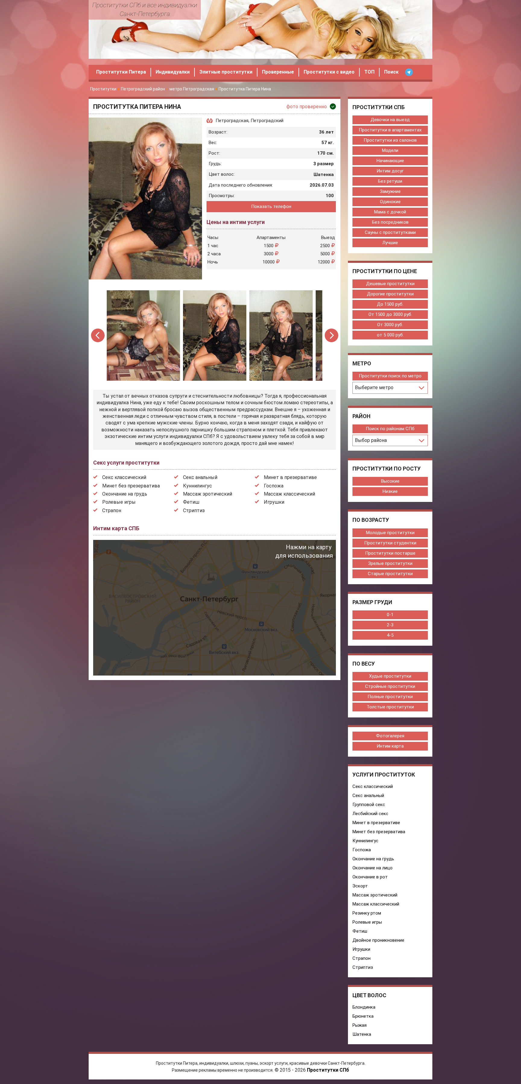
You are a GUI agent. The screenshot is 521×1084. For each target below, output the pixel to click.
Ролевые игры (119, 502)
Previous (98, 335)
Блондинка (363, 1007)
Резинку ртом (366, 913)
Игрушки (274, 502)
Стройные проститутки (390, 686)
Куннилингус (197, 486)
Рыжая (359, 1025)
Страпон (111, 510)
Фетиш (191, 502)
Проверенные (278, 72)
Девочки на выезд (390, 119)
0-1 (390, 614)
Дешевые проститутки (390, 283)
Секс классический (124, 477)
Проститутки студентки (390, 543)
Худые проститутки (390, 676)
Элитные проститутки (225, 72)
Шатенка (361, 1034)
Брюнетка (363, 1016)
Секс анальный (200, 477)
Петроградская (232, 120)
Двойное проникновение (378, 940)
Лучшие (390, 242)
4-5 (390, 635)
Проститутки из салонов (390, 140)
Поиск (391, 72)
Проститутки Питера (121, 72)
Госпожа (273, 486)
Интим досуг (390, 171)
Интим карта (390, 746)
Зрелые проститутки (390, 563)
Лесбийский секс (370, 813)
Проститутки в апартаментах (390, 130)
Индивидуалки (173, 72)
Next (331, 335)
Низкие (390, 491)
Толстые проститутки (390, 707)
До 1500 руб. (390, 304)
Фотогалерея (390, 736)
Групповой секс (368, 804)
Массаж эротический (207, 494)
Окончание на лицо (372, 868)
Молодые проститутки (390, 532)
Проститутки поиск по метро (390, 376)
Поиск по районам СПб (390, 428)
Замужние (390, 191)
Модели (390, 150)
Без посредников (390, 222)
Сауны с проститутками (390, 232)
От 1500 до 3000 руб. (390, 314)
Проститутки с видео (329, 72)
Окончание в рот (370, 877)
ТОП (369, 72)
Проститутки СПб (328, 1070)
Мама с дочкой (390, 212)
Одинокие (390, 201)
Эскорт (360, 886)
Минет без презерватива (131, 486)
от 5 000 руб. (390, 335)
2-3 (390, 625)
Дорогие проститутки (390, 294)
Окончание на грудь (124, 494)
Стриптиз (194, 510)
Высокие (390, 481)
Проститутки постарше (390, 553)
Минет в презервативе (290, 477)
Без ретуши (390, 181)
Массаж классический (289, 494)
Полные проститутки (390, 696)
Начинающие (390, 160)
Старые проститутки (390, 573)
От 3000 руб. (390, 324)
